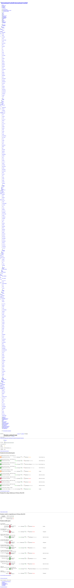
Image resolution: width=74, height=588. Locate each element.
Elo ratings (3, 6)
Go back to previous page (3, 578)
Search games (4, 5)
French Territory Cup (42, 457)
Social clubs (3, 585)
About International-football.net (6, 581)
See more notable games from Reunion (5, 575)
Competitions (4, 584)
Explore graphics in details (3, 511)
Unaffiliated (22, 433)
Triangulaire (44, 531)
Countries (3, 7)
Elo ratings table (4, 583)
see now (13, 436)
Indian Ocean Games (42, 478)
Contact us (3, 582)
